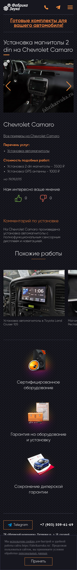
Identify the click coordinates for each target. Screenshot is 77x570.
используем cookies (22, 541)
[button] (8, 86)
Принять (38, 561)
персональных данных (33, 553)
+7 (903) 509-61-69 (56, 525)
